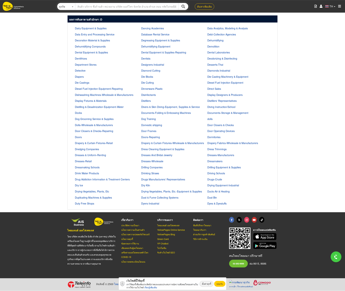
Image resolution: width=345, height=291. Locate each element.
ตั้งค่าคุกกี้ (206, 283)
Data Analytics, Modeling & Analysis (227, 28)
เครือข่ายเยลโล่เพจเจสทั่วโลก (134, 252)
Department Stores (85, 64)
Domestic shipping (151, 125)
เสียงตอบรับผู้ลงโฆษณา (132, 247)
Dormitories (213, 137)
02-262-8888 (238, 263)
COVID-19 (126, 256)
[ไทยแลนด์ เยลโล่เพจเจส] (239, 220)
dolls (210, 119)
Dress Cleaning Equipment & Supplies (162, 149)
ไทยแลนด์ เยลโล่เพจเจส (80, 230)
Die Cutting (147, 82)
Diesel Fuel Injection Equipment (225, 82)
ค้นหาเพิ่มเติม (204, 6)
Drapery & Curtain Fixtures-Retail (94, 143)
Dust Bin (212, 197)
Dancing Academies (152, 28)
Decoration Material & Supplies (92, 40)
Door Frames (148, 131)
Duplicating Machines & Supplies (93, 197)
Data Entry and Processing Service (94, 34)
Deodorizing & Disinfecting (222, 58)
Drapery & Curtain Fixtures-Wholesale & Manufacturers (172, 143)
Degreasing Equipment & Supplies (160, 40)
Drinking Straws (150, 173)
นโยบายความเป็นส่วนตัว (133, 229)
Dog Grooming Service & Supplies (94, 119)
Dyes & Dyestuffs (217, 203)
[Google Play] (265, 245)
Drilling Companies (152, 167)
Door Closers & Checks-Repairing (94, 131)
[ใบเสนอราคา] (315, 6)
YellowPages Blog (166, 234)
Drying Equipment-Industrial (223, 185)
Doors (78, 137)
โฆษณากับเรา (199, 229)
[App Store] (265, 236)
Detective (80, 70)
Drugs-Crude (214, 179)
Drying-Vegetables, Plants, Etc (92, 191)
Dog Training (148, 119)
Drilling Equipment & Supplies (224, 167)
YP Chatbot (162, 243)
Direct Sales (214, 88)
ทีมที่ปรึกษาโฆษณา (202, 225)
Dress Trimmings (217, 149)
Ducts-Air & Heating (218, 191)
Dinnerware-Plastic (152, 88)
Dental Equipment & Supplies (91, 52)
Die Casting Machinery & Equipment (227, 76)
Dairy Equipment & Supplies (91, 28)
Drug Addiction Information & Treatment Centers (102, 179)
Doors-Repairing (150, 137)
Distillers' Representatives (222, 101)
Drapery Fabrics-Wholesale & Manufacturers (232, 143)
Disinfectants (148, 95)
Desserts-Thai (215, 64)
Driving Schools (216, 173)
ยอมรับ (220, 283)
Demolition (213, 46)
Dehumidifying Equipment (155, 46)
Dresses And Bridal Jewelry (156, 155)
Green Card (163, 238)
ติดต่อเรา (198, 220)
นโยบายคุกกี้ (127, 238)
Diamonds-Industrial (218, 70)
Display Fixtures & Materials (91, 101)
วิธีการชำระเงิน (200, 238)
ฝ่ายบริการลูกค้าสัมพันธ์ (204, 234)
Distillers (146, 101)
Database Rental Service (155, 34)
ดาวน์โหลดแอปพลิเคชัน (264, 229)
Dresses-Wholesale (152, 161)
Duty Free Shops (84, 203)
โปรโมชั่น (161, 247)
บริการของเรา (165, 220)
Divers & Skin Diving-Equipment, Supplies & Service (170, 107)
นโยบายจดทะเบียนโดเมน (133, 261)
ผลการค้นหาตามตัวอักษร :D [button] (85, 19)
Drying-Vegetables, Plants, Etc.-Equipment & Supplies (171, 191)
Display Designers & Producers (225, 95)
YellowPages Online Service (171, 229)
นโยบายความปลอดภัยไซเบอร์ (135, 234)
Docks (78, 113)
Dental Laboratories (218, 52)
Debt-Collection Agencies (221, 34)
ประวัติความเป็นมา (130, 225)
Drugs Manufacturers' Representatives (163, 179)
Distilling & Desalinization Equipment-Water (99, 107)
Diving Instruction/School (221, 107)
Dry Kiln (145, 185)
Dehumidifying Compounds (90, 46)
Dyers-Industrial (150, 203)
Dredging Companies (87, 149)
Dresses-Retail (83, 161)
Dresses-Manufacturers (220, 155)
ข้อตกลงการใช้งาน (130, 243)
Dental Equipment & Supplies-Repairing (163, 52)
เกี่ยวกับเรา (127, 220)
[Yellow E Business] (231, 220)
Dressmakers (214, 161)
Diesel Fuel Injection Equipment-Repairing (99, 88)
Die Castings (82, 82)
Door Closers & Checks (220, 125)
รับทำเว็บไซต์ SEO (166, 252)
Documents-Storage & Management (227, 113)
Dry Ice (79, 185)
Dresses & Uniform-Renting (90, 155)
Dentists (145, 58)
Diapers (79, 76)
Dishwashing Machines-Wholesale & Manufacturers (104, 95)
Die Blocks (147, 76)
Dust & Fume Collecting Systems (159, 197)
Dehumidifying (215, 40)
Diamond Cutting (150, 70)
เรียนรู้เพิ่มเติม (150, 287)
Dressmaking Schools (87, 167)
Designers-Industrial (152, 64)
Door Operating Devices (221, 131)
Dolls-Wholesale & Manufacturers (94, 125)
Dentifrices (81, 58)
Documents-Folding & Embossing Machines (166, 113)
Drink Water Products (87, 173)
